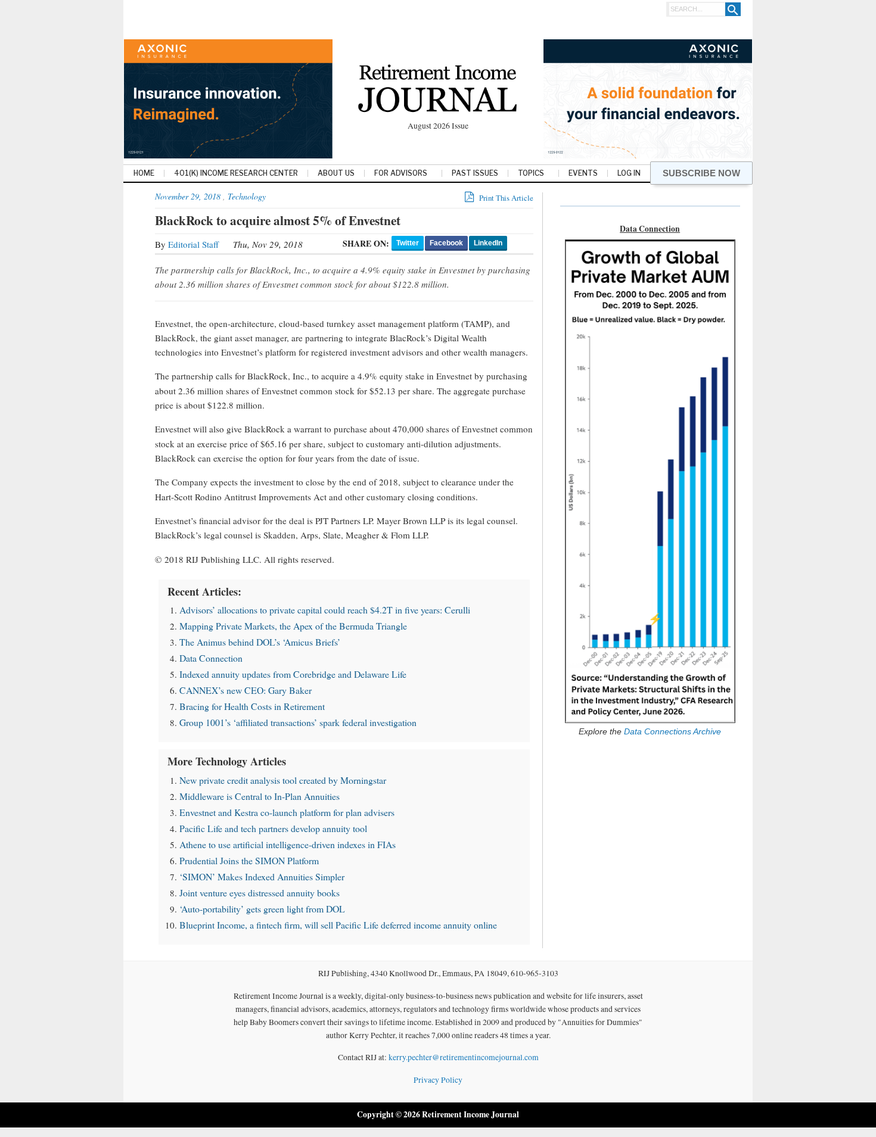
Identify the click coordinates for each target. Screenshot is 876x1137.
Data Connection (211, 658)
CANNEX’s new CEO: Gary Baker (245, 690)
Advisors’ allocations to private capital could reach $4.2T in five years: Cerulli (324, 609)
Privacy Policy (438, 1079)
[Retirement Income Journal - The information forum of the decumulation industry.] (437, 90)
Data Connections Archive (671, 731)
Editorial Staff (193, 244)
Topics (531, 173)
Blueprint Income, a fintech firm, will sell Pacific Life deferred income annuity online (338, 924)
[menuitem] (144, 174)
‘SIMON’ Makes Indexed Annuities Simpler (261, 876)
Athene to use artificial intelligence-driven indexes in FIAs (287, 844)
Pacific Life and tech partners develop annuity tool (273, 828)
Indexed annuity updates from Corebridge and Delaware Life (292, 674)
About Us (336, 173)
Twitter (407, 243)
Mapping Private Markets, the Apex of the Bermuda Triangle (293, 625)
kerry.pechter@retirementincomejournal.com (464, 1057)
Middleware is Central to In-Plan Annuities (259, 796)
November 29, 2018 (187, 196)
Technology (247, 196)
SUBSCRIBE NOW (701, 173)
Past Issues (475, 173)
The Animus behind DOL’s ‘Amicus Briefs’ (259, 642)
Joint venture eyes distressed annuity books (259, 892)
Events (583, 173)
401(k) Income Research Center (236, 173)
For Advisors (400, 173)
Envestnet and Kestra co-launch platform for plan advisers (286, 812)
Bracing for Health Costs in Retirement (252, 706)
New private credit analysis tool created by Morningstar (282, 780)
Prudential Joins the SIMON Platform (249, 860)
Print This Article (505, 197)
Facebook (446, 243)
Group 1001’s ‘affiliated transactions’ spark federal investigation (298, 722)
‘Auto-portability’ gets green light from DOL (262, 908)
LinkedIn (488, 243)
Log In (629, 173)
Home (143, 173)
